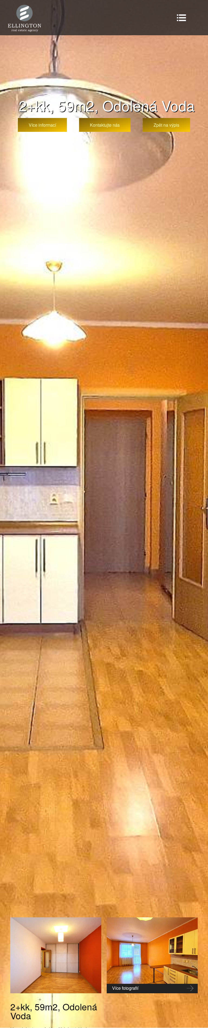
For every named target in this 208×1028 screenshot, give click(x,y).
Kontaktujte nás (105, 125)
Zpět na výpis (166, 125)
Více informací (42, 125)
